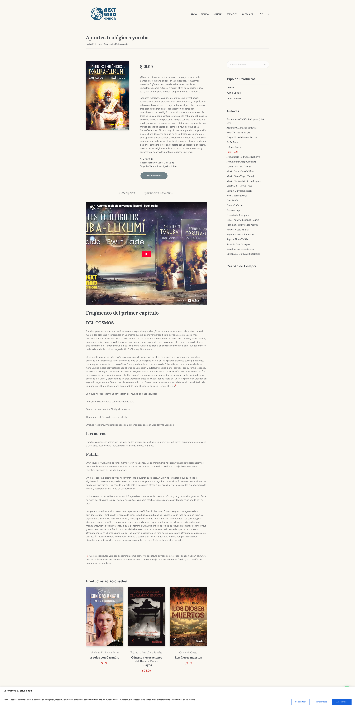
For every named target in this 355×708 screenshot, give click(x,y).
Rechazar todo (321, 702)
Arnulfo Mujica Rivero (238, 132)
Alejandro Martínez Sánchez (146, 652)
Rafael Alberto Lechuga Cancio (243, 219)
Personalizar (300, 702)
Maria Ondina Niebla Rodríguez (244, 181)
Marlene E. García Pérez (104, 652)
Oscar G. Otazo (188, 652)
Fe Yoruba (151, 166)
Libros (230, 87)
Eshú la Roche (234, 147)
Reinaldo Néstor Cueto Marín (242, 224)
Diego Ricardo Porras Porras (242, 137)
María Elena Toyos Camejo (241, 176)
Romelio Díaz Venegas (238, 244)
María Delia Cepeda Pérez (240, 171)
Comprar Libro (154, 175)
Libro (174, 166)
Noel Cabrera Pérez (237, 195)
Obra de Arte (234, 98)
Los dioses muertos (188, 657)
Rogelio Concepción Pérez (240, 234)
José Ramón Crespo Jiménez (241, 161)
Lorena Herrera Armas (239, 166)
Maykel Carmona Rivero (240, 190)
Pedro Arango (234, 210)
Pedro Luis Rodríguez (238, 215)
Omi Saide (169, 162)
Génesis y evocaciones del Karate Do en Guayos (146, 661)
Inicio (88, 44)
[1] (87, 555)
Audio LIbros (234, 93)
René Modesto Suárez (238, 229)
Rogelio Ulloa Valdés (237, 239)
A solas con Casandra (104, 657)
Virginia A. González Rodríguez (243, 253)
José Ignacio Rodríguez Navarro (243, 156)
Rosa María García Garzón (241, 249)
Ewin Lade (97, 44)
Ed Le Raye (232, 142)
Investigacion (163, 166)
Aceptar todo (342, 702)
